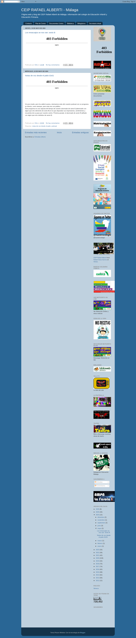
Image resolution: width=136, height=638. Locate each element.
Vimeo (96, 262)
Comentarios (100, 486)
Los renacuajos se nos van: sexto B (40, 33)
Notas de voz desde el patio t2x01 (39, 76)
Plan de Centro (40, 23)
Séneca (96, 588)
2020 (98, 558)
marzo (100, 540)
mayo (100, 528)
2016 (98, 569)
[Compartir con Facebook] (70, 65)
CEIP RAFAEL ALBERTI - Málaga (49, 10)
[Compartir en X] (68, 65)
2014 (98, 575)
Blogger (82, 632)
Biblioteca (70, 23)
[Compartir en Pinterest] (72, 65)
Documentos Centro (56, 23)
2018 (98, 564)
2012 (98, 580)
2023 (98, 549)
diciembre (101, 517)
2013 (98, 578)
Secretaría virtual (95, 23)
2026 (98, 509)
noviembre (101, 520)
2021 (98, 555)
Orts (36, 65)
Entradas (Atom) (40, 137)
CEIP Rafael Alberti (100, 257)
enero (100, 546)
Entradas (99, 482)
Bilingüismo (81, 23)
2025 (98, 512)
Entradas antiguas (80, 132)
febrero (100, 543)
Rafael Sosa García (100, 260)
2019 (98, 561)
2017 (98, 566)
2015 (98, 572)
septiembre (102, 523)
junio (99, 525)
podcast (54, 126)
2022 (98, 552)
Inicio (59, 132)
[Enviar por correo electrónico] (64, 65)
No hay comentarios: (53, 65)
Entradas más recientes (36, 132)
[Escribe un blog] (66, 65)
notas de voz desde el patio (41, 126)
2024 (98, 515)
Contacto (28, 23)
